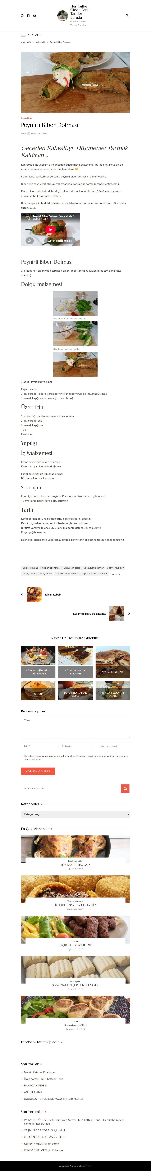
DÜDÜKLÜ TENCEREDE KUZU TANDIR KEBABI (53, 1099)
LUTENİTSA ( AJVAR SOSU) (75, 694)
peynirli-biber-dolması (68, 573)
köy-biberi (46, 573)
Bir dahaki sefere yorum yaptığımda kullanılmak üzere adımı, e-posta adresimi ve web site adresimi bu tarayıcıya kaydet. (76, 757)
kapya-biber (30, 573)
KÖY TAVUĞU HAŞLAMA (75, 865)
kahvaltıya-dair (116, 567)
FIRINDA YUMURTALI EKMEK (112, 694)
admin (62, 1130)
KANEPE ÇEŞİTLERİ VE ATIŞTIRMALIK (38, 672)
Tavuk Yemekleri (75, 861)
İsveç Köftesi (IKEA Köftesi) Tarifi (43, 1079)
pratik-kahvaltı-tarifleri (95, 573)
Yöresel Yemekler (75, 901)
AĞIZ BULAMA (33, 1092)
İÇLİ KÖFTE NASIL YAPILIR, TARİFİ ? (75, 905)
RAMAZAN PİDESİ (35, 1085)
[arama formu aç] (127, 15)
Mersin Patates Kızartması (39, 1072)
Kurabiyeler (75, 981)
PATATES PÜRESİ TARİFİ (40, 1120)
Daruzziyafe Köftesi (75, 1025)
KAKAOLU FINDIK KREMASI (75, 672)
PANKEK (38, 694)
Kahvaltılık (26, 118)
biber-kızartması (52, 567)
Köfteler (75, 941)
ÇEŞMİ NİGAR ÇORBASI (39, 1130)
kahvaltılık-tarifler (94, 567)
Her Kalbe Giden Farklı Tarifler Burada (80, 12)
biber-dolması (31, 567)
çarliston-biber (72, 567)
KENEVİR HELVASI (35, 1143)
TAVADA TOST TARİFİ (112, 672)
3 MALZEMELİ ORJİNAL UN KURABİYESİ (75, 985)
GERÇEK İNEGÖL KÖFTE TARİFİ (75, 945)
